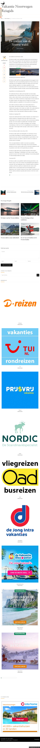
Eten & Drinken (20, 37)
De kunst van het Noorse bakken (10, 218)
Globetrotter (4, 60)
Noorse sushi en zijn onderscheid (10, 237)
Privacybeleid (15, 740)
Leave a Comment (20, 48)
